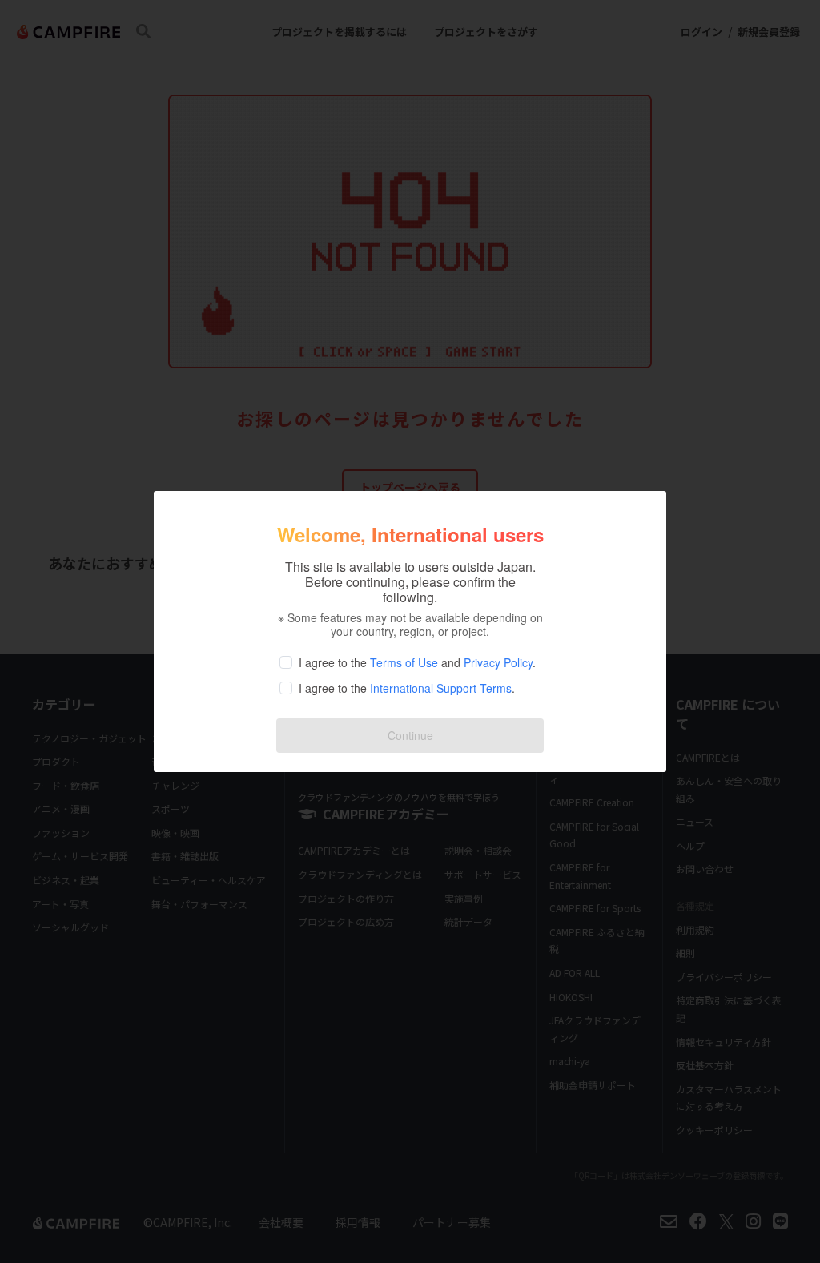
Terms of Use (404, 662)
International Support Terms (441, 688)
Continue (410, 735)
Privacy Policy (498, 662)
